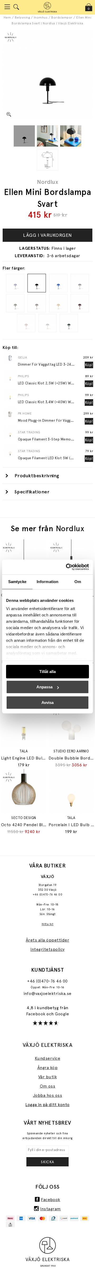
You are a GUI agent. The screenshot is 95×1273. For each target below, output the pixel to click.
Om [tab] (77, 581)
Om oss (47, 1086)
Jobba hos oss (47, 1095)
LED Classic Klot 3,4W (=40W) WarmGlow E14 (55, 402)
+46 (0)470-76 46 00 (47, 894)
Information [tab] (47, 581)
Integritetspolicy (47, 949)
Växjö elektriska (48, 1045)
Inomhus (41, 17)
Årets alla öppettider (47, 940)
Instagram (50, 1208)
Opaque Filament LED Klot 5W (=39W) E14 (53, 458)
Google (62, 1013)
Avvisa (47, 702)
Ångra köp (47, 1067)
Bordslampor (61, 17)
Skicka (47, 1162)
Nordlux (47, 181)
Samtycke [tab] (17, 581)
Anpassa (44, 687)
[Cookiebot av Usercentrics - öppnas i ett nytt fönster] (67, 566)
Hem (7, 17)
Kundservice (47, 1058)
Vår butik (47, 1076)
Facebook (36, 1013)
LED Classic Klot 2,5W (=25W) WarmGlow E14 (55, 383)
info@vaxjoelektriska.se (47, 993)
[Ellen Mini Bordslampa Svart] (24, 136)
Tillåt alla (47, 671)
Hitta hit (47, 924)
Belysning (22, 17)
